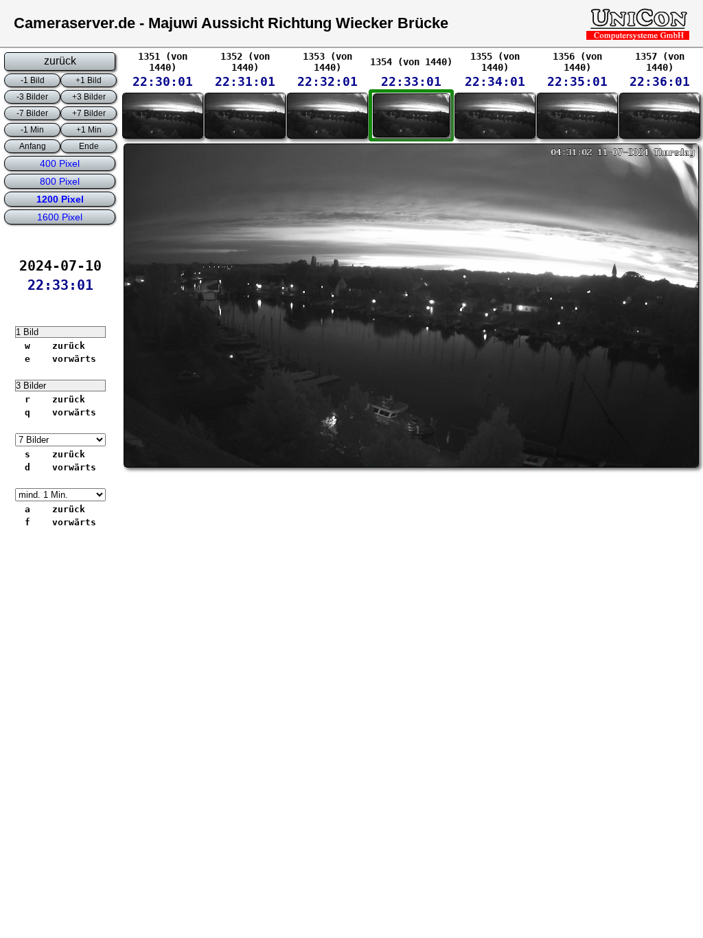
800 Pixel (60, 181)
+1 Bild (89, 80)
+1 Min (89, 130)
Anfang (32, 146)
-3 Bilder (32, 97)
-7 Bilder (32, 113)
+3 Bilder (89, 97)
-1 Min (32, 130)
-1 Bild (33, 80)
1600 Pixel (59, 216)
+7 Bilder (89, 113)
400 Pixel (60, 163)
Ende (89, 146)
